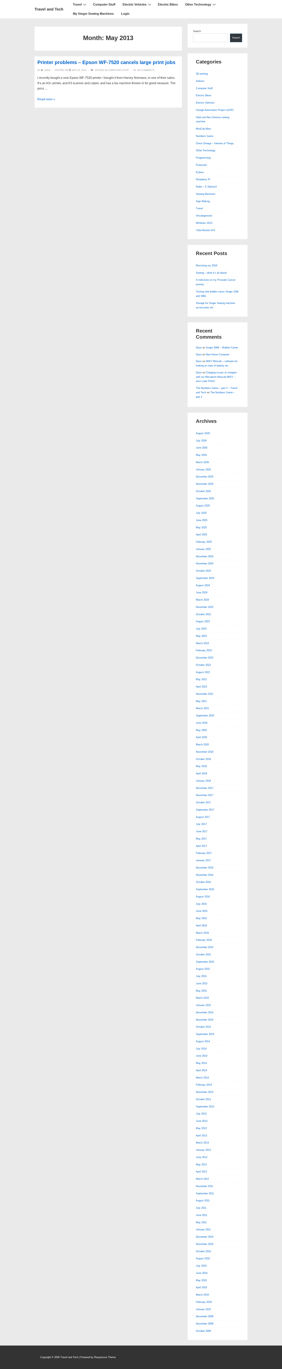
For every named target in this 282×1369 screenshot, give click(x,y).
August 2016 (203, 896)
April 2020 (201, 737)
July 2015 (201, 976)
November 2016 (204, 874)
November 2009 (204, 1323)
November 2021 (204, 693)
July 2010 (201, 1265)
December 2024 (204, 556)
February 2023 (204, 650)
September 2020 (205, 715)
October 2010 (203, 1251)
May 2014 (201, 1063)
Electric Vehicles (135, 4)
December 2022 (204, 657)
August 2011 (203, 1200)
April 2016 (201, 925)
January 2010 (203, 1309)
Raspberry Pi (203, 179)
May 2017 (201, 838)
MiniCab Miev (203, 128)
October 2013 (203, 1099)
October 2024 (203, 570)
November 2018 (204, 751)
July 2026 (201, 440)
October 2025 (203, 491)
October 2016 (203, 882)
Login (125, 13)
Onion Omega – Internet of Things (215, 143)
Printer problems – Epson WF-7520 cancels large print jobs (106, 62)
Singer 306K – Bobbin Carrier (222, 347)
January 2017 (203, 860)
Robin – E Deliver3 (206, 186)
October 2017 (203, 802)
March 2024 (202, 599)
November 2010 (204, 1244)
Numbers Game (204, 136)
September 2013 (205, 1106)
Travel (77, 4)
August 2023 (203, 621)
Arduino (200, 81)
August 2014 (203, 1041)
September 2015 (205, 961)
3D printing (202, 73)
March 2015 (202, 997)
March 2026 (202, 462)
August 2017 (203, 817)
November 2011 (204, 1186)
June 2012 (201, 1157)
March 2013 (202, 1142)
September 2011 (205, 1193)
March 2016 (202, 932)
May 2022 (201, 679)
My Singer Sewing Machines (93, 13)
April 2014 (201, 1070)
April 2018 (201, 773)
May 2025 (201, 527)
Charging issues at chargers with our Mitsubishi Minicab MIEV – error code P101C (216, 377)
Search (197, 31)
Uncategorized (204, 215)
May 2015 (201, 990)
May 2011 (201, 1222)
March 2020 (202, 744)
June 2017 (201, 831)
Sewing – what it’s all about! (211, 272)
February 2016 (204, 939)
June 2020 (201, 722)
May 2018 (201, 766)
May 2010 (201, 1280)
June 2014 (201, 1055)
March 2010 (202, 1294)
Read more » (46, 99)
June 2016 (201, 911)
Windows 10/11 (204, 222)
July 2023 (201, 628)
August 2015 (203, 968)
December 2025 (204, 476)
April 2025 (201, 534)
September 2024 (205, 578)
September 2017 (205, 809)
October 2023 (203, 614)
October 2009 (203, 1330)
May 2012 (201, 1164)
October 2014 (203, 1026)
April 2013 (201, 1135)
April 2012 (201, 1171)
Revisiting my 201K (207, 265)
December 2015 (204, 947)
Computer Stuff (104, 4)
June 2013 (201, 1121)
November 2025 (204, 483)
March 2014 (202, 1077)
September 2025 (205, 498)
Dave (199, 347)
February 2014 (204, 1084)
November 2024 (204, 563)
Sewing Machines (205, 194)
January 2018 (203, 780)
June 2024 (201, 592)
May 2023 (201, 636)
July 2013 (201, 1113)
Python (200, 172)
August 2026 (203, 433)
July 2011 (201, 1207)
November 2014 (204, 1019)
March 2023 (202, 643)
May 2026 (201, 455)
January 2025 (203, 549)
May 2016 (201, 918)
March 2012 (202, 1178)
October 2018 (203, 759)
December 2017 (204, 788)
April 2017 (201, 846)
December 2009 (204, 1316)
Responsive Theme (105, 1357)
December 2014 (204, 1012)
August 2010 (203, 1258)
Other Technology (198, 4)
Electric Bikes (168, 4)
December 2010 (204, 1236)
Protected (201, 165)
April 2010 (201, 1287)
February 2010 (204, 1302)
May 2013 (201, 1128)
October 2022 (203, 665)
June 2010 (201, 1273)
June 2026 (201, 447)
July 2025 (201, 512)
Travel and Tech (49, 9)
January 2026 (203, 469)
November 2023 (204, 607)
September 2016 (205, 889)
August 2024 (203, 585)
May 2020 (201, 730)
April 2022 (201, 686)
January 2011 (203, 1229)
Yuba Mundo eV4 (205, 230)
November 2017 (204, 795)
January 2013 (203, 1149)
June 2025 (201, 520)
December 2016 (204, 867)
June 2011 (201, 1215)
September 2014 (205, 1034)
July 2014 (201, 1048)
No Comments (146, 70)
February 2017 (204, 853)
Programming (203, 157)
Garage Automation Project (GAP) (214, 110)
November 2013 (204, 1092)
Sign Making (203, 201)
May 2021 (201, 701)
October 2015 (203, 954)
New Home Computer (217, 354)
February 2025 (204, 541)
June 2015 (201, 983)
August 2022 (203, 672)
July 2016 (201, 903)
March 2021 (202, 708)
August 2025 (203, 505)
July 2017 (201, 824)
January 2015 (203, 1005)
